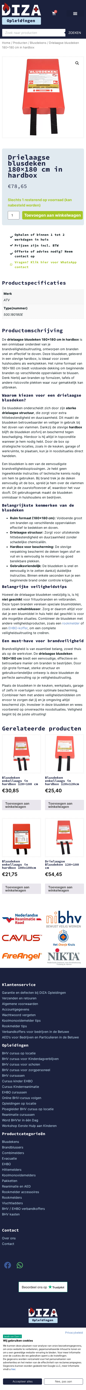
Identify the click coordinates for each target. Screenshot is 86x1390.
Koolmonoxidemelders (19, 1175)
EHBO (6, 1164)
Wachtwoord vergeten (19, 1015)
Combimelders (13, 1153)
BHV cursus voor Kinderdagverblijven (30, 1059)
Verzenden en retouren (19, 998)
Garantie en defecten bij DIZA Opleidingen (34, 993)
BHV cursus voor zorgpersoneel (26, 1070)
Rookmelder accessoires (20, 1192)
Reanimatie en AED (16, 1186)
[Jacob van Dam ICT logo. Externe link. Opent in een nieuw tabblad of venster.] (12, 1336)
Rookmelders (12, 1197)
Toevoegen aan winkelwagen (52, 215)
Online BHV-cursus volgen (21, 1098)
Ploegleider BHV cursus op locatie (28, 1109)
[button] (75, 13)
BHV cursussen (13, 1075)
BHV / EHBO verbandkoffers (23, 1209)
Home (6, 43)
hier (13, 1369)
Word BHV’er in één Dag (20, 1120)
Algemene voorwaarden (20, 1004)
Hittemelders (11, 1170)
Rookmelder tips (14, 1026)
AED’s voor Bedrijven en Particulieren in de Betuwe (40, 1037)
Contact (8, 1244)
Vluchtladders (12, 1203)
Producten (20, 43)
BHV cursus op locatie (19, 1053)
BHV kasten (11, 1214)
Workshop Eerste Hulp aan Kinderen (29, 1126)
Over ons (9, 1238)
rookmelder (71, 623)
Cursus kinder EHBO (17, 1081)
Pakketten (9, 1181)
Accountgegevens (15, 1009)
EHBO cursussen (14, 1092)
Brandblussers (12, 1147)
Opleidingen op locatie (19, 1103)
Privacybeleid (74, 1332)
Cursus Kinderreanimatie (20, 1087)
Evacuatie (9, 1158)
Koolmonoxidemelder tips (21, 1020)
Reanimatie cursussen (18, 1115)
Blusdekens (38, 43)
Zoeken (74, 33)
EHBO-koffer (18, 628)
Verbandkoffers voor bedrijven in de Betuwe (35, 1032)
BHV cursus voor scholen (21, 1064)
